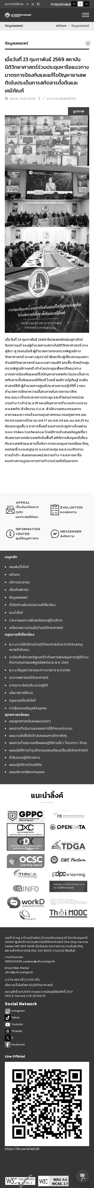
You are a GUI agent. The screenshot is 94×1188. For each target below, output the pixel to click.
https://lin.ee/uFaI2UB (22, 1148)
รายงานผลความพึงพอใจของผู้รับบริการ (35, 620)
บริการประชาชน (19, 582)
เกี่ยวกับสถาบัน (19, 589)
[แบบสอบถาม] (69, 510)
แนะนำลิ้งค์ (16, 612)
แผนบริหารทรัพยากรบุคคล (26, 772)
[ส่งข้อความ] (69, 534)
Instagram (18, 1010)
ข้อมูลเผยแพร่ (18, 597)
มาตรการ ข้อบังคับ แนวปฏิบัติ (28, 685)
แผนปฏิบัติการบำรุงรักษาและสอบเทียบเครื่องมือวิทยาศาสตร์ (48, 750)
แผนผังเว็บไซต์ (19, 566)
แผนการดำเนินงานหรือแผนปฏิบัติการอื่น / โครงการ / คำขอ (48, 742)
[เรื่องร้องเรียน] (24, 510)
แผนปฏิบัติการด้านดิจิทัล (25, 764)
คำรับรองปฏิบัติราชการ (24, 757)
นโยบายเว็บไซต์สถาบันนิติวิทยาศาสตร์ (29, 985)
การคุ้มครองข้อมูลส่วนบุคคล (28, 708)
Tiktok (15, 1017)
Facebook (18, 1044)
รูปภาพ (78, 111)
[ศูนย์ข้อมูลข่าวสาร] (24, 534)
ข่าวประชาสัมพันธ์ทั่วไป (61, 98)
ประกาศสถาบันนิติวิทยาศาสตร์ (28, 677)
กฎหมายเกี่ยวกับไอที (22, 700)
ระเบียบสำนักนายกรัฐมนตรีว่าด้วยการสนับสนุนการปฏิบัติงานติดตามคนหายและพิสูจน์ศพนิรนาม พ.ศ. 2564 (48, 660)
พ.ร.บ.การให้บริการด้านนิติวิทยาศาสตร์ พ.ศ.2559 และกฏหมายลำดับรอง (46, 647)
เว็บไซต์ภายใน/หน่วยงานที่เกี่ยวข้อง (32, 604)
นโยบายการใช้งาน (21, 692)
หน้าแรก (61, 25)
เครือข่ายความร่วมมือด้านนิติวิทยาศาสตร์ (36, 627)
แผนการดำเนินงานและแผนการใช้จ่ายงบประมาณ (40, 728)
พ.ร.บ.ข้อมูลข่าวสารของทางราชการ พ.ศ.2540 (39, 670)
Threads (16, 1031)
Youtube (17, 1024)
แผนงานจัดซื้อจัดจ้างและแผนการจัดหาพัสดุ (38, 735)
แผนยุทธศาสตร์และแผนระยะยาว (30, 721)
